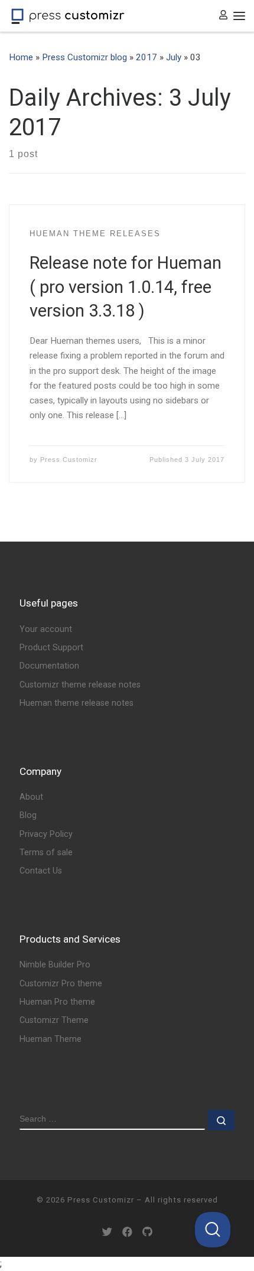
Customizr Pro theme (60, 984)
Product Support (51, 648)
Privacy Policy (46, 834)
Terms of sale (46, 853)
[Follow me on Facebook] (127, 1232)
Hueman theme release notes (76, 703)
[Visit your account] (223, 15)
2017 (146, 57)
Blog (28, 815)
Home (21, 57)
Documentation (49, 666)
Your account (45, 629)
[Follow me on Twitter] (107, 1232)
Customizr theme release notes (80, 685)
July (173, 57)
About (31, 797)
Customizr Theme (54, 1020)
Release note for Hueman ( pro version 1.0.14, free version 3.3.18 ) (126, 287)
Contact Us (40, 871)
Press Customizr (68, 459)
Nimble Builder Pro (54, 965)
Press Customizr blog (84, 57)
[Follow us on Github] (147, 1232)
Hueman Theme (50, 1039)
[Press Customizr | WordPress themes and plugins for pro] (68, 15)
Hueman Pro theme (57, 1002)
